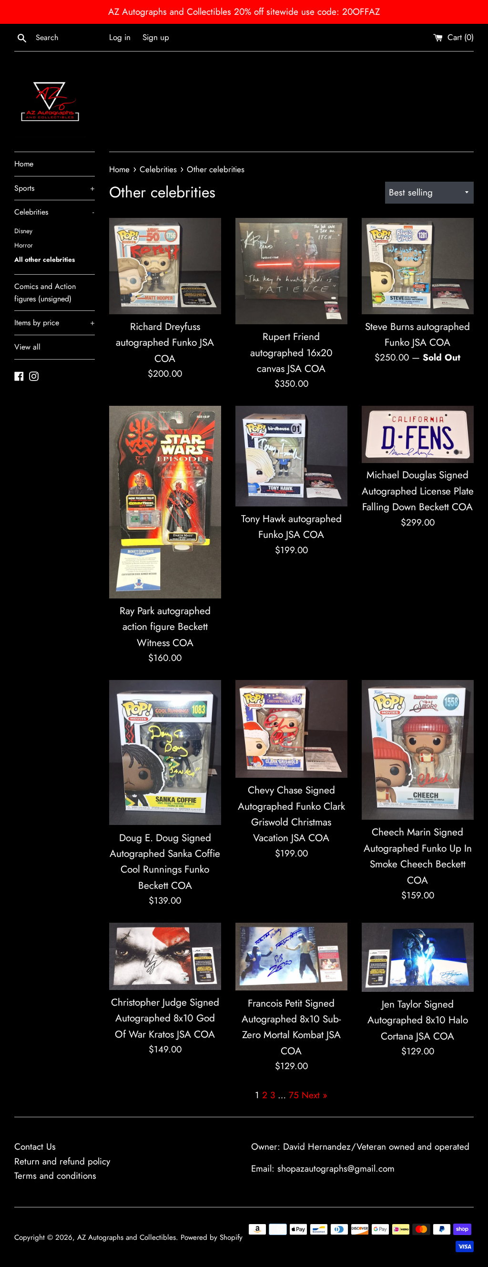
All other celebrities (44, 259)
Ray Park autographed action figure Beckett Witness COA (165, 627)
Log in (120, 37)
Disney (23, 231)
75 (294, 1095)
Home (23, 163)
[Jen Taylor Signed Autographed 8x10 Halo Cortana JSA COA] (418, 957)
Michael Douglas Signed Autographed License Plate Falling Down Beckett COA (418, 491)
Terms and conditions (55, 1175)
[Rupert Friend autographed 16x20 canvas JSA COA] (291, 271)
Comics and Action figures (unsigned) (45, 292)
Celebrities (54, 211)
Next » (314, 1095)
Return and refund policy (62, 1161)
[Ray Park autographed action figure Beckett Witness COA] (165, 502)
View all (27, 346)
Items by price (54, 322)
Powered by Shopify (212, 1237)
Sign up (155, 37)
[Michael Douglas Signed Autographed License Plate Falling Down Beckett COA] (418, 434)
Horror (23, 245)
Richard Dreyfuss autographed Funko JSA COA (165, 342)
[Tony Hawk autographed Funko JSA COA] (291, 456)
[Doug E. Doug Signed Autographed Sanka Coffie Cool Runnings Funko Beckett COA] (165, 752)
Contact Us (35, 1146)
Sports (54, 188)
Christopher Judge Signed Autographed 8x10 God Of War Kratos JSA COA (165, 1018)
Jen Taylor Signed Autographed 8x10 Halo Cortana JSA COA (417, 1020)
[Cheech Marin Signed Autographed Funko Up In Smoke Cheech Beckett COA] (418, 750)
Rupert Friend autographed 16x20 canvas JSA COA (291, 353)
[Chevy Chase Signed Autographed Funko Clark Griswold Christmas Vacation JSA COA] (291, 729)
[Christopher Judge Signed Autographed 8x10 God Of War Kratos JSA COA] (165, 956)
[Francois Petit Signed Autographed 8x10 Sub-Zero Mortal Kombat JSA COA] (291, 957)
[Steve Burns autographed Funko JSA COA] (418, 266)
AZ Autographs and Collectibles (126, 1237)
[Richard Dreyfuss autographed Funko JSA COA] (165, 266)
